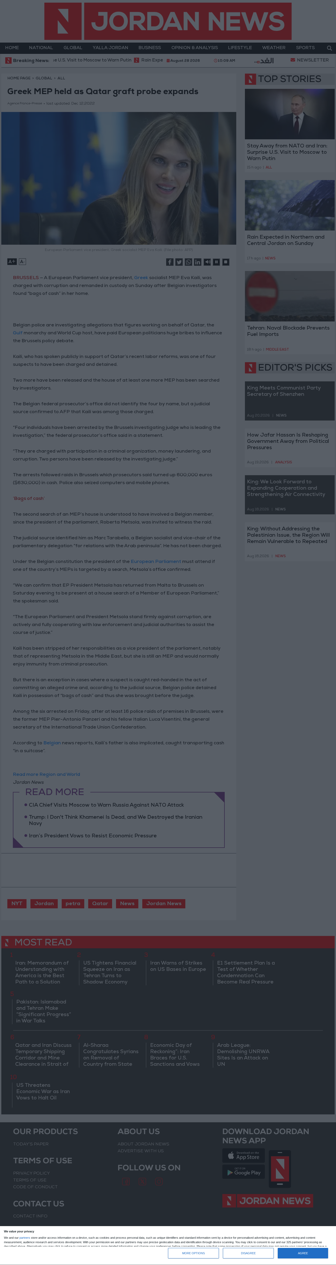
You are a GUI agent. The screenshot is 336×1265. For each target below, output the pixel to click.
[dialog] (168, 1245)
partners (24, 1237)
